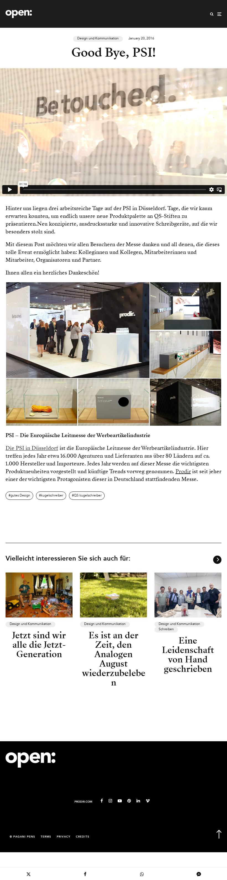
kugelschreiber (52, 496)
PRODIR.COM (83, 801)
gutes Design (20, 496)
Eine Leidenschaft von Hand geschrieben (188, 655)
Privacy (63, 836)
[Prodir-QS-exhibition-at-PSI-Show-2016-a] (113, 401)
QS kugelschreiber (88, 496)
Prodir (183, 471)
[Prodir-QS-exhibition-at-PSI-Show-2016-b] (42, 401)
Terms (46, 836)
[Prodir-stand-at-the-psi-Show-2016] (185, 305)
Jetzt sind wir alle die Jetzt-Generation (39, 645)
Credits (82, 836)
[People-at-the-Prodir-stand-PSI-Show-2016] (78, 329)
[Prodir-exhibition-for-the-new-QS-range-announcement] (185, 354)
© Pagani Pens (22, 836)
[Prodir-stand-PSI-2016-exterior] (185, 401)
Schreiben (166, 629)
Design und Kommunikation (98, 39)
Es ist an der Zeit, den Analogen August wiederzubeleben (113, 659)
